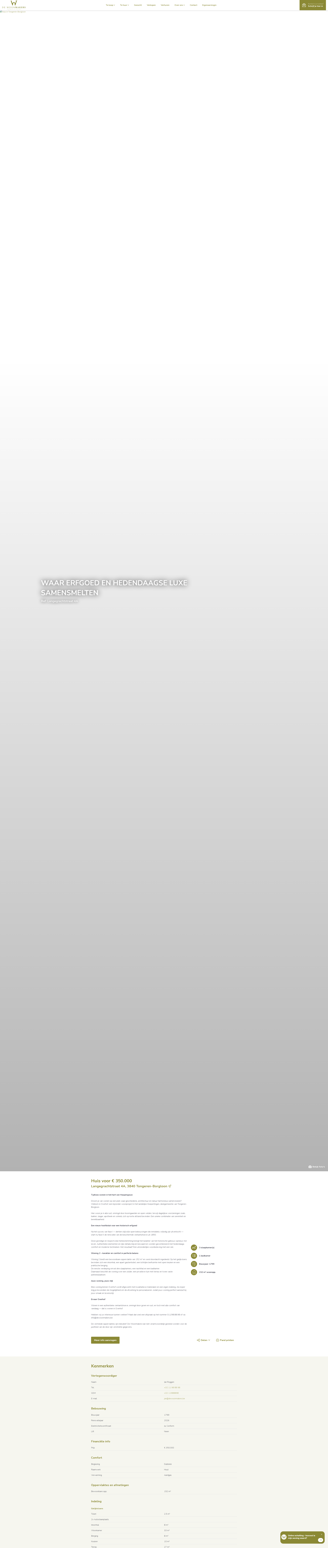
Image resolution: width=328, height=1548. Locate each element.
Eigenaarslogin (209, 5)
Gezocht (138, 5)
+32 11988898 (171, 1393)
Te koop (109, 5)
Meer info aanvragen (105, 1340)
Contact (193, 5)
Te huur (123, 5)
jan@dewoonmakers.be (174, 1398)
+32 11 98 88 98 (172, 1387)
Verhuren (165, 5)
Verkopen (151, 5)
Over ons (179, 5)
